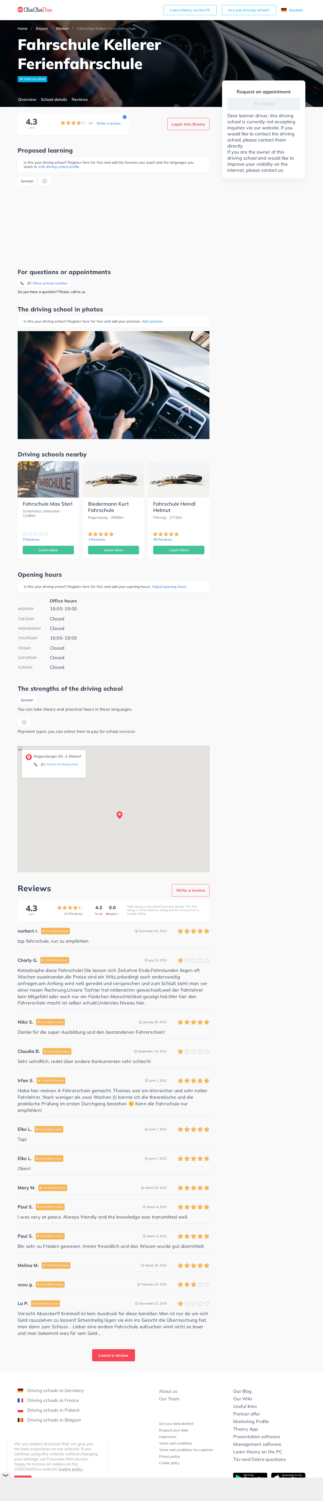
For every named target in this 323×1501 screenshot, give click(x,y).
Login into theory (188, 124)
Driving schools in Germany (55, 1390)
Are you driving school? (249, 10)
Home (23, 28)
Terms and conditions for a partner (186, 1450)
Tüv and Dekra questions (259, 1459)
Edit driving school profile (59, 166)
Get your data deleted (176, 1423)
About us (168, 1391)
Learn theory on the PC (190, 10)
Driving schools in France (53, 1400)
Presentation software (256, 1436)
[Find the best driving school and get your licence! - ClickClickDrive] (35, 10)
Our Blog (242, 1391)
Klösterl (62, 28)
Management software (257, 1444)
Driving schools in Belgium (54, 1420)
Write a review (108, 123)
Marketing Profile (251, 1421)
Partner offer (246, 1414)
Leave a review (113, 1355)
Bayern (42, 28)
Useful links (245, 1406)
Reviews (80, 99)
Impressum (167, 1436)
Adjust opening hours (169, 586)
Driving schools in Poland (53, 1410)
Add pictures (152, 321)
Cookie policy (71, 1468)
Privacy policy (169, 1456)
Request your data (173, 1430)
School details (54, 99)
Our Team (169, 1399)
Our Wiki (242, 1399)
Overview (27, 99)
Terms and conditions (175, 1443)
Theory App (245, 1429)
